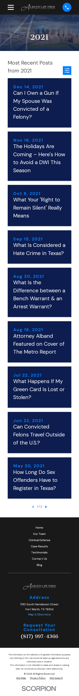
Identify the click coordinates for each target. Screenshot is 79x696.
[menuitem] (21, 678)
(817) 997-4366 (39, 636)
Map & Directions (39, 614)
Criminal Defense (39, 540)
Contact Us (39, 559)
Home (39, 527)
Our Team (39, 534)
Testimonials (39, 552)
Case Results (39, 546)
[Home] (38, 7)
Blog (39, 565)
